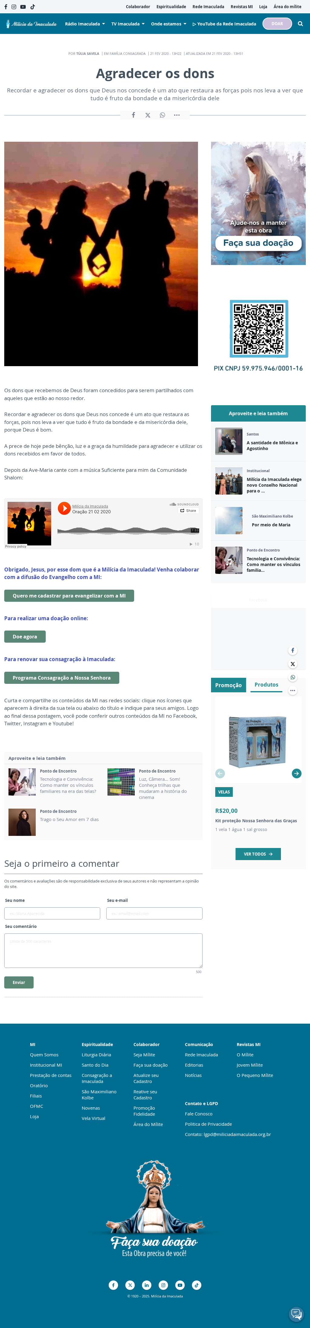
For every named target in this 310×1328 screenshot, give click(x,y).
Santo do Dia (95, 1065)
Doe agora (25, 636)
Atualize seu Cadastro (146, 1078)
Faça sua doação (151, 1065)
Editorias (194, 1065)
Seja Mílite (144, 1054)
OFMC (36, 1106)
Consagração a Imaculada (97, 1078)
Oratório (39, 1085)
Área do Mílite (148, 1124)
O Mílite (245, 1054)
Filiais (36, 1096)
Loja (34, 1116)
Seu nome (15, 900)
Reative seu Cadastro (145, 1094)
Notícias (193, 1075)
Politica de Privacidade (208, 1124)
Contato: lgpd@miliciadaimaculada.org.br (228, 1134)
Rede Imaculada (201, 1054)
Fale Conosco (199, 1114)
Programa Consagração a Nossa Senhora (62, 677)
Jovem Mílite (250, 1065)
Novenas (91, 1108)
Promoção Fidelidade (144, 1111)
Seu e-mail (117, 900)
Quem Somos (44, 1054)
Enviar (19, 982)
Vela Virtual (93, 1118)
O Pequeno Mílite (255, 1075)
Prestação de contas (50, 1075)
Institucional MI (46, 1065)
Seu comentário (21, 926)
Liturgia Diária (96, 1054)
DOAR (277, 23)
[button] (297, 773)
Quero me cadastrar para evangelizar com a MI (69, 595)
